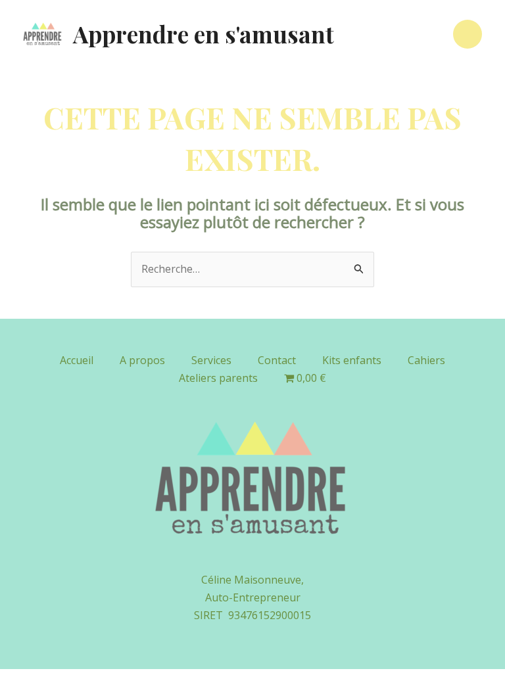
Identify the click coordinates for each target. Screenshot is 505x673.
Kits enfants (351, 360)
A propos (142, 360)
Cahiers (426, 360)
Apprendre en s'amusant (203, 33)
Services (211, 360)
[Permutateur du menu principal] (467, 34)
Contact (277, 360)
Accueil (76, 360)
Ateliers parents (218, 378)
